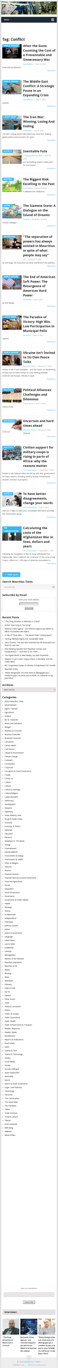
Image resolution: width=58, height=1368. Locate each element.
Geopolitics (9, 889)
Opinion (8, 995)
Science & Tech (11, 1051)
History (8, 911)
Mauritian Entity (11, 669)
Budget (8, 727)
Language (9, 937)
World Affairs (10, 1135)
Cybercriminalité (11, 797)
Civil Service (9, 749)
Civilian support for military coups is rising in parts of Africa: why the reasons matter (38, 457)
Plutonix (26, 219)
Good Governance (12, 892)
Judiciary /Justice (11, 926)
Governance (9, 896)
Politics (7, 1010)
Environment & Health (14, 859)
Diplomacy (9, 812)
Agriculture (9, 712)
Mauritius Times (29, 366)
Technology (9, 1091)
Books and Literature (13, 723)
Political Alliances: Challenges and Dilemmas (37, 394)
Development (10, 804)
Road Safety (10, 1043)
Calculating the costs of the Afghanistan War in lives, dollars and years (38, 537)
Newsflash (9, 981)
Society (8, 1065)
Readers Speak (11, 1032)
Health (7, 903)
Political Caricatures (13, 1006)
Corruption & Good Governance (18, 771)
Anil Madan (27, 131)
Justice (7, 929)
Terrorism (8, 1095)
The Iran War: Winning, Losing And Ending (39, 121)
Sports (7, 1080)
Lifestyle (8, 951)
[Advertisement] (29, 26)
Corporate (9, 767)
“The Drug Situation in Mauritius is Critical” (22, 621)
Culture (8, 782)
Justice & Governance (13, 933)
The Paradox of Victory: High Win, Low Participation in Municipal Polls (38, 324)
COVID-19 (9, 778)
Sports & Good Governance (16, 1084)
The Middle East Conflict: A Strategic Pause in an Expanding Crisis (38, 88)
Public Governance (12, 1017)
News (7, 977)
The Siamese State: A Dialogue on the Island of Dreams (39, 210)
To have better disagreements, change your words (38, 498)
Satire (7, 1047)
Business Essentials (12, 734)
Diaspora (8, 808)
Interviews (9, 922)
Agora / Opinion (11, 709)
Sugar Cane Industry (13, 1087)
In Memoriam (10, 914)
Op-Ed (7, 992)
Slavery (8, 1058)
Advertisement (10, 705)
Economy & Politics (12, 826)
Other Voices (10, 999)
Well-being (9, 1128)
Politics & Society (12, 1014)
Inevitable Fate (35, 151)
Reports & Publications (14, 1039)
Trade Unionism (11, 1113)
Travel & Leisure (11, 1117)
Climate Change (11, 756)
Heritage (8, 907)
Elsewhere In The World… (15, 841)
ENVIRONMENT (11, 852)
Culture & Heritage (12, 790)
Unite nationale (11, 1124)
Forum (7, 885)
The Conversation (30, 470)
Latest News (10, 940)
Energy (7, 845)
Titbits (7, 1109)
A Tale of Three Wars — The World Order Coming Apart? (28, 635)
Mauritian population (13, 962)
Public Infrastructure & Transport (18, 1025)
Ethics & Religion (11, 863)
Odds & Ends (10, 988)
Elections (8, 837)
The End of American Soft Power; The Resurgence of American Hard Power (39, 286)
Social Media (10, 1062)
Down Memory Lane (13, 815)
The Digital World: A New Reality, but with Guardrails (26, 655)
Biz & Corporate (11, 720)
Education (9, 834)
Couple (7, 775)
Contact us (18, 1365)
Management (10, 955)
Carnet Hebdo (10, 745)
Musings (8, 973)
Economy (8, 823)
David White (27, 188)
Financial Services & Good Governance (20, 878)
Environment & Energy (14, 856)
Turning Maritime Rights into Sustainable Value (24, 639)
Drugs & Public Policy (13, 819)
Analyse (8, 716)
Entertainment (10, 848)
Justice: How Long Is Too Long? (18, 625)
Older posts (12, 575)
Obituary (8, 984)
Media (7, 970)
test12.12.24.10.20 (36, 1365)
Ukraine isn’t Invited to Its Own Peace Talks (39, 357)
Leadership (9, 948)
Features (8, 867)
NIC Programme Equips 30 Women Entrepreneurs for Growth (30, 665)
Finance (8, 870)
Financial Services (12, 874)
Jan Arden (27, 335)
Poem (7, 1003)
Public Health (10, 1021)
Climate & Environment (14, 753)
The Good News (11, 1102)
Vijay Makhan (28, 64)
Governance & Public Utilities (16, 900)
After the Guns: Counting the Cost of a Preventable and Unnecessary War (39, 53)
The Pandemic (10, 1106)
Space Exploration (12, 1073)
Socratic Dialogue (12, 1069)
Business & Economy (13, 731)
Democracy (9, 801)
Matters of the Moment (14, 959)
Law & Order (10, 944)
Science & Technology (14, 1054)
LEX (24, 259)
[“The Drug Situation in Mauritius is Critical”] (10, 1327)
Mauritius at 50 (11, 966)
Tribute (8, 1120)
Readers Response (12, 1028)
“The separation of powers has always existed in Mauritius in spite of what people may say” (39, 246)
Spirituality (9, 1076)
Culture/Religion (11, 793)
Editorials (8, 830)
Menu (6, 20)
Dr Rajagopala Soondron (32, 156)
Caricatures (9, 742)
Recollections (10, 1036)
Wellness (8, 1131)
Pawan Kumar (28, 403)
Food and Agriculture (13, 881)
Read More (51, 71)
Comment (9, 760)
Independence (10, 918)
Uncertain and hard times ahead (38, 423)
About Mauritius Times (14, 701)
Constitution (10, 764)
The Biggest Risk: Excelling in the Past (39, 181)
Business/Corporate (13, 738)
